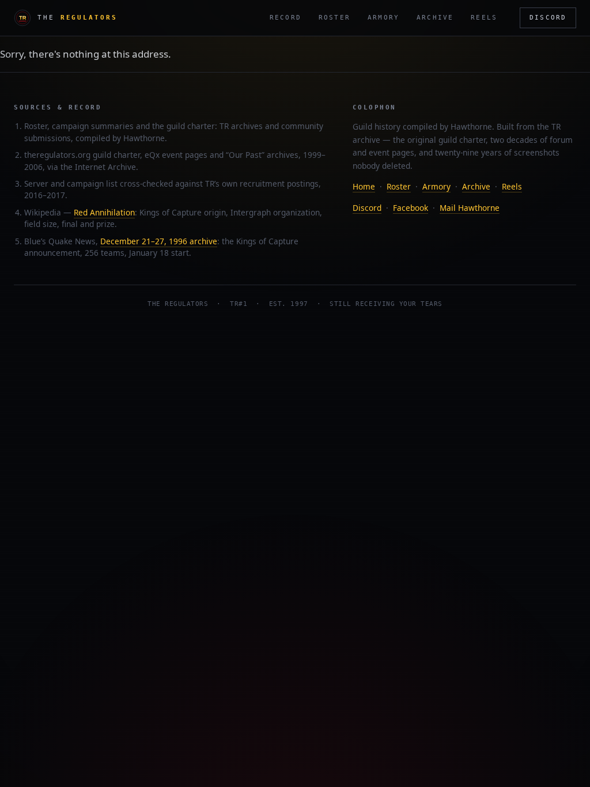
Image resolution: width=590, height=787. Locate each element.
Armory (383, 17)
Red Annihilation (104, 212)
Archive (435, 17)
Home (364, 186)
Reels (484, 17)
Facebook (410, 207)
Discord (548, 17)
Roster (334, 17)
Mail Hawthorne (470, 207)
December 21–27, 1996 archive (158, 241)
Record (285, 17)
